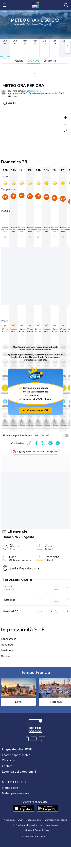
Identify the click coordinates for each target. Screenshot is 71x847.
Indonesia (11, 12)
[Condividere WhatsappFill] (57, 443)
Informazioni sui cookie (55, 819)
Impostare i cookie (49, 825)
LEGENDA (12, 103)
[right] (67, 46)
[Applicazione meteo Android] (47, 808)
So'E (36, 12)
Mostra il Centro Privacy (37, 830)
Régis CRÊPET (35, 90)
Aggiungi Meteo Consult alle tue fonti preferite (37, 451)
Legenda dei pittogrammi (19, 772)
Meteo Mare (10, 788)
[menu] (5, 5)
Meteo (3, 12)
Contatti (7, 766)
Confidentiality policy (26, 825)
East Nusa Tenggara (25, 12)
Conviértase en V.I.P (38, 410)
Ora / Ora (33, 61)
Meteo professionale (15, 793)
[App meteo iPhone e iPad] (23, 808)
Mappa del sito (33, 819)
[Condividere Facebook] (36, 443)
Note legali (9, 819)
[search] (66, 5)
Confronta (49, 61)
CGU (20, 819)
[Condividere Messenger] (50, 443)
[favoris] (57, 20)
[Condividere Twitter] (43, 443)
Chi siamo (8, 760)
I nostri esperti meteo (16, 755)
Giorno (19, 61)
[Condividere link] (29, 443)
